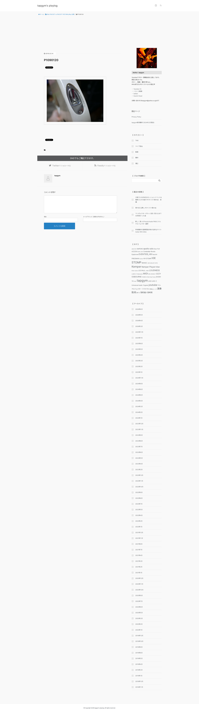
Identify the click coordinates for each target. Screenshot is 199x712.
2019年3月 (139, 670)
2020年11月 (139, 584)
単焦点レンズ (153, 289)
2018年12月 (139, 681)
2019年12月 (139, 635)
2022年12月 (139, 475)
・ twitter (135, 93)
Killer (158, 267)
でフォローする (61, 165)
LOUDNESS (154, 270)
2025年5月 (139, 349)
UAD (149, 281)
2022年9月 (139, 492)
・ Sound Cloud (137, 96)
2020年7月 (139, 601)
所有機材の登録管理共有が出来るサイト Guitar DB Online (148, 231)
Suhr (135, 281)
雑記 (136, 163)
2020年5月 (139, 612)
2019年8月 (139, 653)
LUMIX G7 (134, 274)
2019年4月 (139, 664)
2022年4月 (139, 515)
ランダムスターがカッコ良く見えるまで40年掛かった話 (148, 215)
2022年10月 (139, 487)
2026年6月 (139, 309)
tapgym (142, 280)
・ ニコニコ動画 (137, 91)
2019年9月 (139, 647)
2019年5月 (139, 658)
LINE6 (147, 270)
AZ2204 (134, 251)
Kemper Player (148, 267)
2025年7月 (139, 338)
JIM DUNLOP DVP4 (152, 263)
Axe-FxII (157, 249)
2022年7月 (139, 504)
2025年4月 (139, 355)
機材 (136, 157)
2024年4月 (139, 401)
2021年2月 (138, 567)
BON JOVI (140, 251)
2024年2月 (139, 412)
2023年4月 (139, 464)
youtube (152, 284)
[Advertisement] (99, 31)
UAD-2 (154, 281)
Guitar (141, 258)
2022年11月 (139, 481)
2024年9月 (139, 383)
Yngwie (145, 285)
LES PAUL (141, 270)
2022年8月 (139, 498)
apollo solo (148, 248)
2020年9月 (139, 595)
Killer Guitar (135, 270)
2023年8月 (139, 441)
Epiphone (135, 254)
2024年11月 (139, 378)
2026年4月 (139, 320)
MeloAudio (140, 274)
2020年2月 (139, 624)
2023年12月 (139, 423)
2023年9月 (139, 435)
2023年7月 (139, 446)
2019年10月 (139, 641)
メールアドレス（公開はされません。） (94, 216)
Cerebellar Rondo (149, 251)
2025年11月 (139, 332)
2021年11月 (139, 538)
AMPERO (140, 249)
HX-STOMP (147, 258)
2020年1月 (139, 630)
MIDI (145, 273)
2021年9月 (139, 544)
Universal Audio (137, 285)
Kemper (136, 266)
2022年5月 (139, 509)
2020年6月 (139, 607)
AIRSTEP (134, 249)
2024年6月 (139, 395)
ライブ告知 (139, 146)
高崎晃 (149, 292)
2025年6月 (139, 343)
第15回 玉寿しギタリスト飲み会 (145, 208)
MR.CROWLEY (152, 274)
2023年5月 (139, 458)
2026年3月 (139, 326)
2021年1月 (138, 572)
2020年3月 (139, 618)
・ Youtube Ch (136, 89)
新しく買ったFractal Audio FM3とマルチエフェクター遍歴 (148, 223)
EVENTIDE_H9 (145, 254)
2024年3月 (139, 406)
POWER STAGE (146, 277)
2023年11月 (139, 429)
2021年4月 (139, 555)
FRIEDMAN (135, 258)
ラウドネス (145, 289)
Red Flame (153, 277)
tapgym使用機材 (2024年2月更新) (143, 122)
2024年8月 (139, 389)
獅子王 (138, 292)
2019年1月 (138, 676)
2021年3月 (139, 561)
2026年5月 (139, 315)
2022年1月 (138, 527)
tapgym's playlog (47, 5)
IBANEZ (144, 263)
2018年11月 (139, 687)
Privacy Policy (136, 117)
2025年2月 (139, 366)
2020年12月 (139, 578)
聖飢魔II (143, 292)
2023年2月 (139, 469)
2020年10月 (139, 590)
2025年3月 (139, 361)
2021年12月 (139, 532)
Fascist (154, 254)
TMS (136, 140)
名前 (45, 216)
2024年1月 (139, 418)
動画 (136, 152)
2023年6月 (139, 452)
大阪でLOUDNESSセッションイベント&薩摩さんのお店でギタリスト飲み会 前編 (148, 199)
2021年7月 (138, 550)
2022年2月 (139, 521)
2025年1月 (139, 372)
